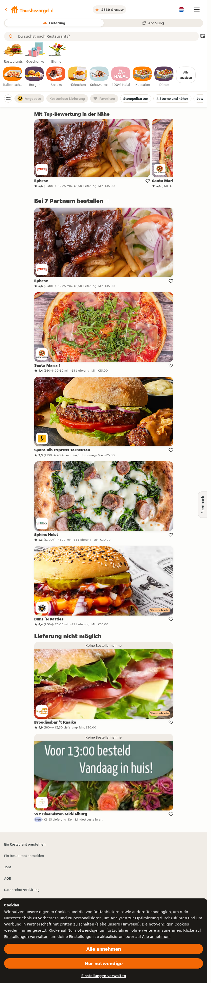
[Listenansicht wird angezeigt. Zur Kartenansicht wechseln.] (202, 36)
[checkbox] (13, 77)
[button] (28, 9)
